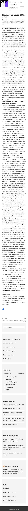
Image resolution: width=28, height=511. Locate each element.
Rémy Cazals (14, 19)
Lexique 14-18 (7, 359)
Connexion (6, 488)
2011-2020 (22, 19)
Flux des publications (9, 492)
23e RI (3, 21)
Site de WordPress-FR (9, 500)
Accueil (8, 449)
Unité (7, 390)
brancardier (14, 22)
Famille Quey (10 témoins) (10, 424)
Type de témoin (10, 384)
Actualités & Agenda (9, 347)
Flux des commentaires (9, 496)
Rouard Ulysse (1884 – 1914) (11, 408)
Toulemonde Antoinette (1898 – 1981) (13, 404)
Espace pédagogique (9, 351)
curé (18, 22)
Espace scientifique (8, 355)
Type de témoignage (12, 382)
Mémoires (8, 379)
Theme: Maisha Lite (14, 509)
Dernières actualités (11, 466)
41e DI (6, 21)
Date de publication (11, 377)
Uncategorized (10, 387)
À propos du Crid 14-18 (9, 343)
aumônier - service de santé (14, 21)
